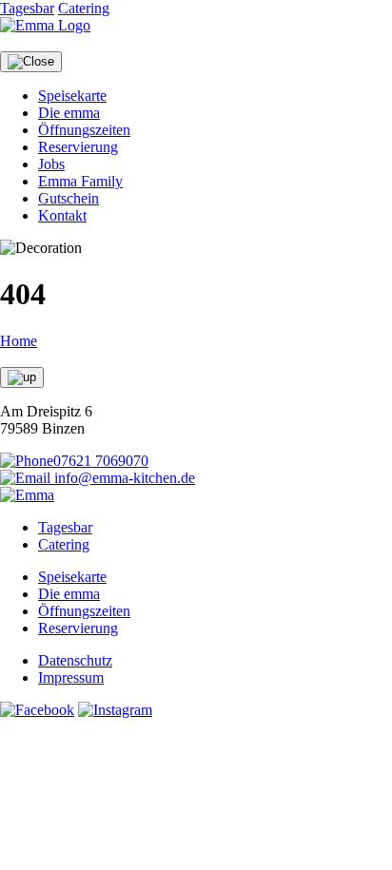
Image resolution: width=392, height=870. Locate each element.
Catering (83, 8)
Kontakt (62, 215)
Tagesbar (27, 8)
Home (18, 341)
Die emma (69, 113)
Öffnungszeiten (84, 130)
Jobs (51, 164)
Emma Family (80, 181)
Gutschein (68, 198)
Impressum (71, 677)
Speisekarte (72, 95)
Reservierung (78, 147)
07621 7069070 (100, 461)
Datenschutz (75, 660)
